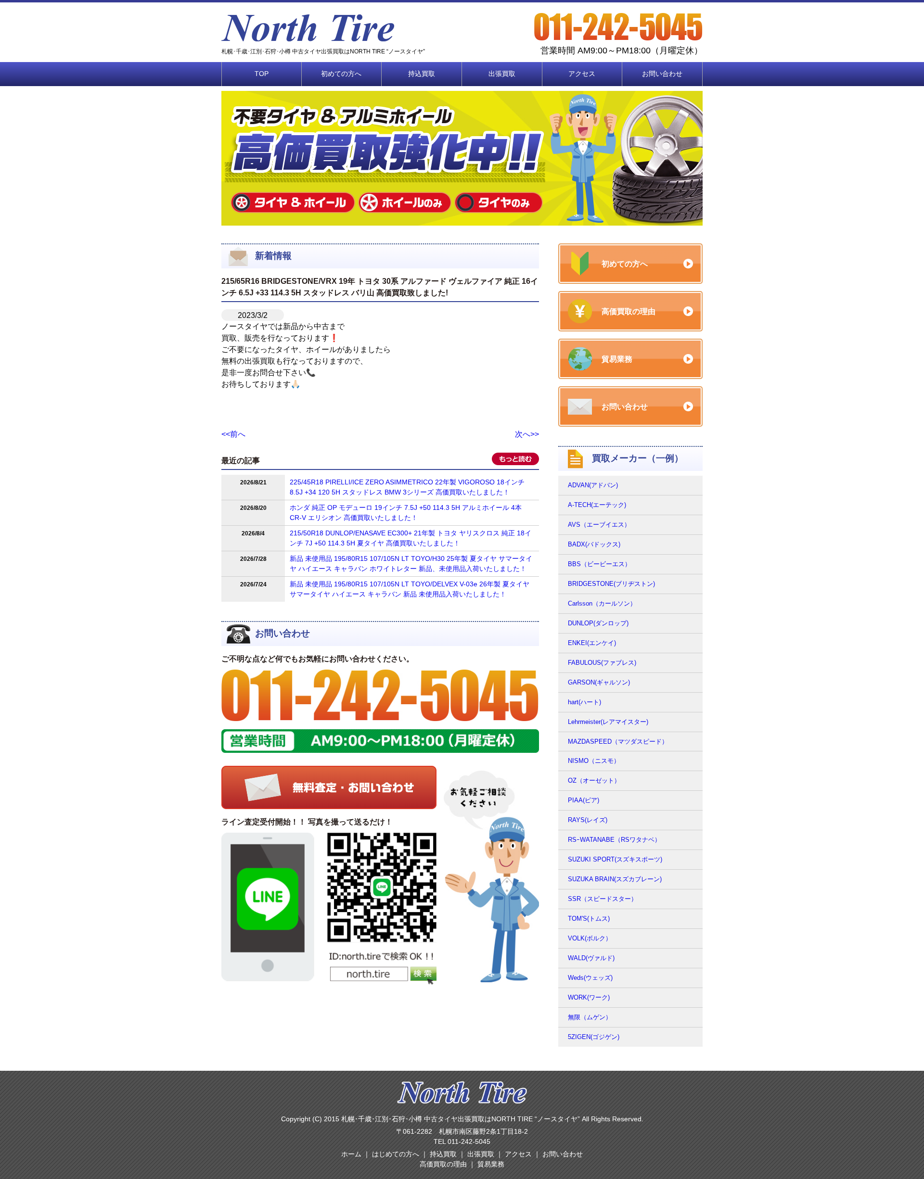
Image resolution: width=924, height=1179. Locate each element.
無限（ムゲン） (590, 1017)
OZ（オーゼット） (594, 780)
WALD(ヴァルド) (591, 958)
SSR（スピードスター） (602, 898)
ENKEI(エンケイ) (592, 643)
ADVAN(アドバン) (593, 485)
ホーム (351, 1154)
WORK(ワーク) (589, 997)
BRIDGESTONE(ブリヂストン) (611, 583)
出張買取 (501, 73)
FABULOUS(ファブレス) (602, 662)
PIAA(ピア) (583, 800)
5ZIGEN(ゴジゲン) (593, 1036)
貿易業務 (490, 1164)
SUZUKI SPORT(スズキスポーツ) (615, 859)
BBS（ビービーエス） (599, 564)
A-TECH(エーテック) (597, 504)
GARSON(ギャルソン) (599, 682)
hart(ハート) (584, 702)
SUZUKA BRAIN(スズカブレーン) (615, 879)
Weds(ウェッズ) (590, 977)
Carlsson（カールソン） (602, 603)
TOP (262, 73)
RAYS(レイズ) (587, 820)
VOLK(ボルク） (590, 938)
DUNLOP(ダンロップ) (598, 623)
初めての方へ (341, 73)
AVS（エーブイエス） (599, 524)
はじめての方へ (395, 1154)
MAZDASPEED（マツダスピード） (618, 741)
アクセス (581, 73)
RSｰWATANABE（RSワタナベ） (614, 839)
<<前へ (233, 434)
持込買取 (421, 73)
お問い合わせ (662, 73)
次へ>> (527, 434)
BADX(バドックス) (594, 544)
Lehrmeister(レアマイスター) (608, 721)
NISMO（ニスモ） (594, 760)
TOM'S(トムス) (589, 918)
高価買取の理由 (443, 1164)
